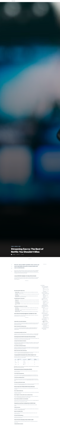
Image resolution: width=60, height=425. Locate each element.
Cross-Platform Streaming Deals (45, 308)
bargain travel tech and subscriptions (26, 375)
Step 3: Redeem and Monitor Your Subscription (46, 317)
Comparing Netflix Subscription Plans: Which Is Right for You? (45, 305)
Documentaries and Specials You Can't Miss (46, 291)
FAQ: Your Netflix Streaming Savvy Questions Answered (45, 328)
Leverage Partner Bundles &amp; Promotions (45, 301)
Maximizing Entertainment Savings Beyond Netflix (45, 307)
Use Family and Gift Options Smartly (45, 311)
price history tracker (35, 400)
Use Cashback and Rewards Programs (46, 302)
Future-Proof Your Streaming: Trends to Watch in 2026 (45, 324)
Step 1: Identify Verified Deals (46, 314)
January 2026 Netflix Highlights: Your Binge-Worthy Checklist (45, 286)
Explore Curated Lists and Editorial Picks (45, 295)
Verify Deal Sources (45, 320)
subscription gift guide (21, 384)
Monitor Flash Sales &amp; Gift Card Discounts (45, 304)
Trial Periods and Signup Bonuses (45, 310)
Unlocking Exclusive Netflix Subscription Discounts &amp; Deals (45, 299)
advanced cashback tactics (21, 409)
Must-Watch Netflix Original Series (45, 288)
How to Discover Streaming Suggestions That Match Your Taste (45, 292)
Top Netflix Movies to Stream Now (46, 289)
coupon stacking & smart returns (21, 397)
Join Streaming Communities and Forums (46, 297)
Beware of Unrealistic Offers (45, 321)
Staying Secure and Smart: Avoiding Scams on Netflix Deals (45, 319)
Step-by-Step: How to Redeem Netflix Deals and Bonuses (45, 313)
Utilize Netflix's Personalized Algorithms (46, 294)
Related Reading (44, 329)
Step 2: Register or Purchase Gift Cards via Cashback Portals (46, 316)
